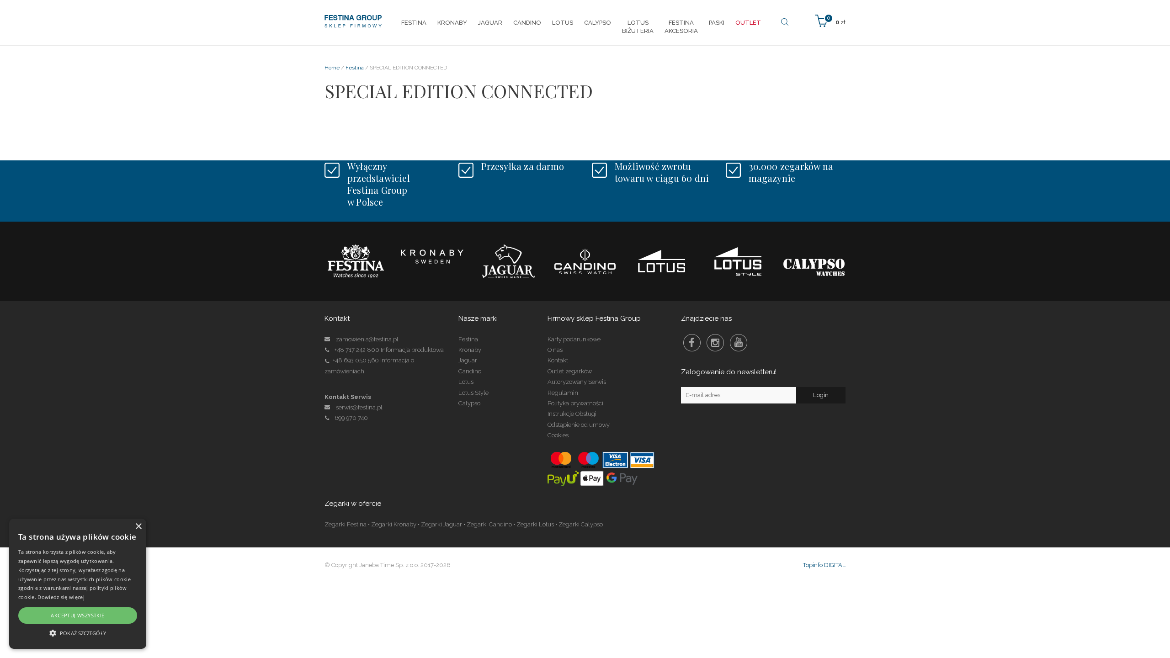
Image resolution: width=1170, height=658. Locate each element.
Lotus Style (473, 392)
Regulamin (563, 392)
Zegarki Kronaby (393, 524)
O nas (555, 349)
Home (332, 67)
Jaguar (467, 360)
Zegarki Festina (345, 524)
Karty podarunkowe (574, 339)
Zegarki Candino (489, 524)
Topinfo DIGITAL (824, 565)
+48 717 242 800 (357, 349)
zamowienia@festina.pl (367, 339)
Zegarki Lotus (535, 524)
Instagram (715, 342)
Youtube (738, 342)
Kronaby (469, 349)
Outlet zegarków (570, 371)
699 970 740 (351, 417)
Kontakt (558, 360)
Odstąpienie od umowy (579, 424)
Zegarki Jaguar (441, 524)
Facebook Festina (692, 342)
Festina (355, 67)
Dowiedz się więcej (60, 597)
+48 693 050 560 (356, 360)
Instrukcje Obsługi (572, 413)
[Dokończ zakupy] (830, 20)
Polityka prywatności (575, 403)
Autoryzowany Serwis (577, 381)
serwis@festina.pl (359, 407)
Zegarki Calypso (580, 524)
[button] (77, 632)
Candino (469, 371)
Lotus (465, 381)
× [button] (138, 526)
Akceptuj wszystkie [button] (77, 615)
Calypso (469, 403)
